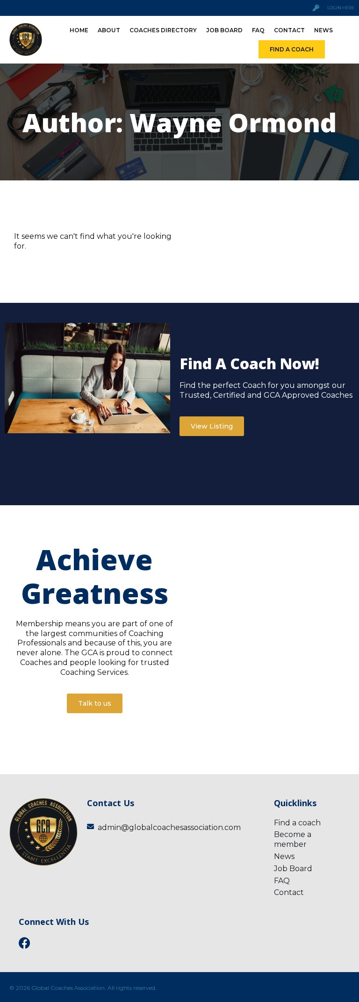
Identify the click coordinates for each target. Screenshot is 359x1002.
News (323, 30)
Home (79, 30)
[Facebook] (24, 943)
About (109, 30)
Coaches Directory (163, 30)
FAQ (258, 30)
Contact (289, 30)
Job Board (224, 30)
